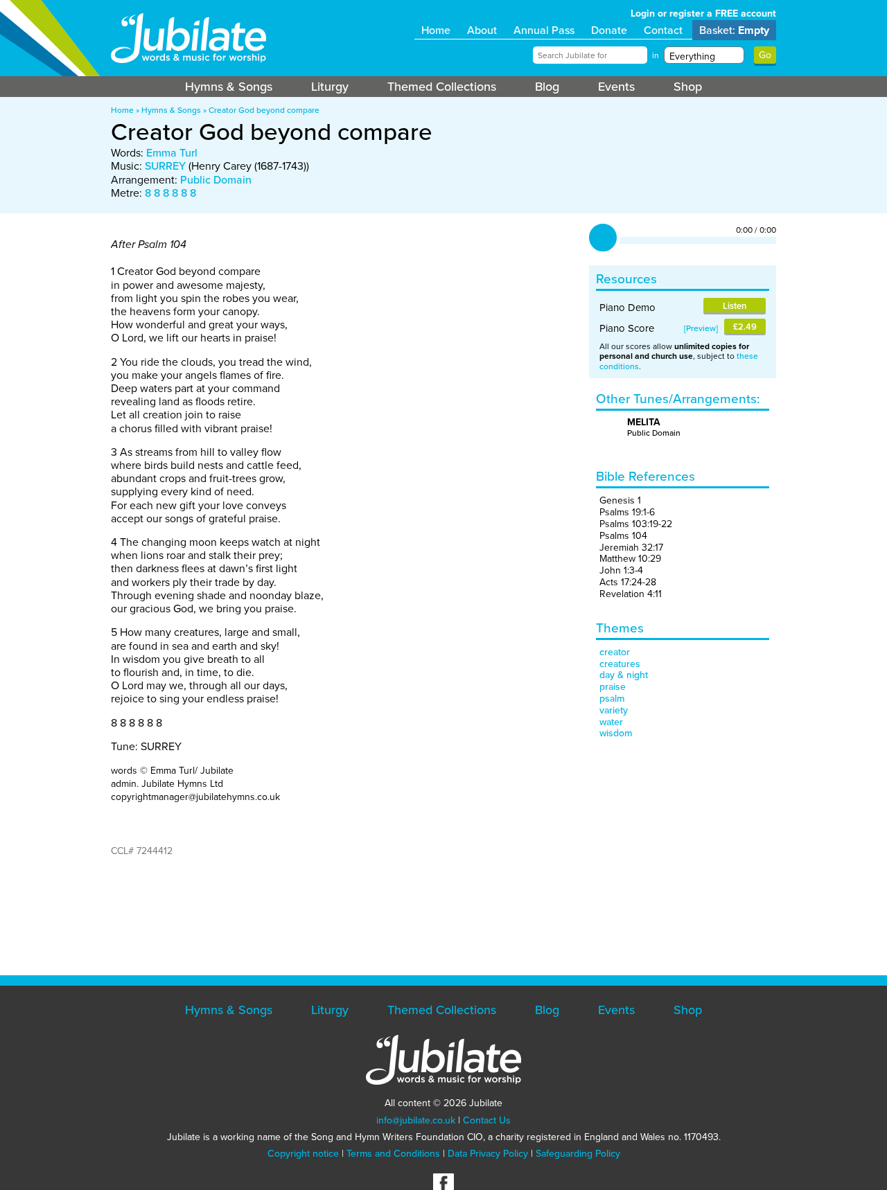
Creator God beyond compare (264, 110)
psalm (611, 698)
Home (435, 30)
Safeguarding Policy (578, 1153)
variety (613, 710)
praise (612, 687)
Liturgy (330, 87)
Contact (663, 30)
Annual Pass (543, 30)
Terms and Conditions (393, 1153)
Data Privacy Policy (488, 1153)
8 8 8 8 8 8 (170, 193)
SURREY (165, 166)
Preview (701, 328)
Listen (734, 305)
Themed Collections (441, 87)
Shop (688, 87)
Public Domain (216, 180)
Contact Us (487, 1120)
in (655, 55)
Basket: (734, 30)
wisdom (615, 733)
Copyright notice (303, 1153)
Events (616, 87)
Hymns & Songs (228, 87)
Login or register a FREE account (703, 13)
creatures (619, 664)
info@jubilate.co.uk (415, 1120)
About (482, 30)
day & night (623, 675)
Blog (547, 87)
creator (614, 652)
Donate (609, 30)
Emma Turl (171, 153)
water (611, 722)
